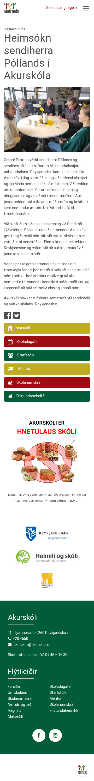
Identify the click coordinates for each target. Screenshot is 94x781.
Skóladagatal (60, 686)
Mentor (56, 698)
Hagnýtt (14, 710)
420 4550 (20, 639)
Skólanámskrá (20, 698)
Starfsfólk (58, 692)
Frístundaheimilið (64, 710)
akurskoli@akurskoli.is (32, 645)
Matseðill (15, 716)
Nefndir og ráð (19, 704)
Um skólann (17, 692)
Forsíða (14, 686)
